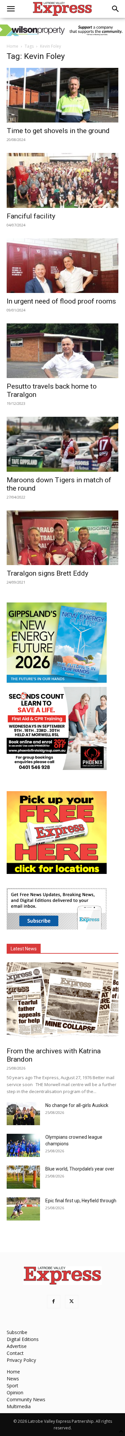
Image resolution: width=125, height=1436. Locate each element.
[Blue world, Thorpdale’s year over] (23, 1177)
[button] (10, 9)
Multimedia (19, 1406)
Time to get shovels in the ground (58, 131)
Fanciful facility (31, 216)
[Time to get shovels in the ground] (62, 95)
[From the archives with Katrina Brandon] (62, 1002)
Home (12, 46)
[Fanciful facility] (62, 180)
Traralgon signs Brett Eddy (47, 573)
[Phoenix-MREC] (57, 768)
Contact (15, 1353)
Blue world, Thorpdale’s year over (79, 1169)
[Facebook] (53, 1301)
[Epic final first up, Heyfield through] (23, 1209)
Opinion (15, 1392)
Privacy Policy (21, 1360)
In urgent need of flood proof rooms (61, 301)
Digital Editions (23, 1339)
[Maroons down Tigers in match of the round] (62, 444)
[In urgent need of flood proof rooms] (62, 265)
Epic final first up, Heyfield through (80, 1200)
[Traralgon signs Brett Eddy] (62, 537)
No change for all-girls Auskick (76, 1105)
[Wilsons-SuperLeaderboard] (62, 30)
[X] (71, 1301)
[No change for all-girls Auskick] (23, 1113)
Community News (26, 1399)
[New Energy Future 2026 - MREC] (57, 683)
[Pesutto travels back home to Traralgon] (62, 350)
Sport (12, 1385)
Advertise (17, 1346)
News (13, 1378)
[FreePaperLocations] (57, 872)
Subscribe (17, 1332)
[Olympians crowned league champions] (23, 1145)
